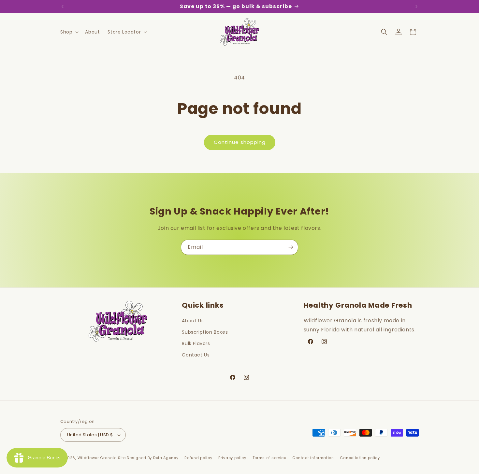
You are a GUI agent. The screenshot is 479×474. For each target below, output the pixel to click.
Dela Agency (166, 457)
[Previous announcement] (62, 6)
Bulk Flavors (196, 343)
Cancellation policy (360, 457)
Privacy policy (232, 457)
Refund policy (198, 457)
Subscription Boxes (205, 332)
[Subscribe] (290, 247)
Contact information (313, 457)
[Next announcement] (416, 6)
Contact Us (196, 355)
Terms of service (269, 457)
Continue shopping (240, 142)
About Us (193, 320)
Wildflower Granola (97, 457)
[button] (68, 32)
